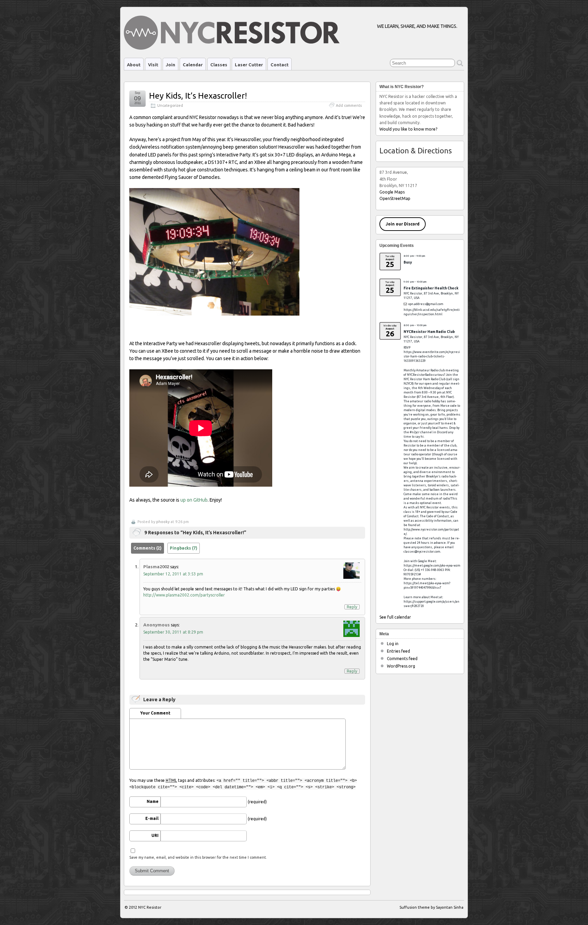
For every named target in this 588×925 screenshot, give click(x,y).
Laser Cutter (249, 64)
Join (170, 64)
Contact (280, 64)
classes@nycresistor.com (422, 551)
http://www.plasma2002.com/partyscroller (184, 595)
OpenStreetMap (394, 198)
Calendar (193, 64)
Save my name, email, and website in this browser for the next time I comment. (198, 857)
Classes (218, 64)
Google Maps (392, 192)
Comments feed (402, 658)
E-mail (152, 818)
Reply (352, 607)
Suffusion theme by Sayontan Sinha (431, 907)
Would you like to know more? (408, 129)
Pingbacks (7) (183, 548)
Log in (392, 643)
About (134, 64)
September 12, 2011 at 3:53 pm (173, 574)
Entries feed (398, 651)
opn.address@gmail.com (425, 304)
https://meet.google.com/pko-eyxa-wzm (432, 565)
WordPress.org (401, 666)
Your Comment (155, 713)
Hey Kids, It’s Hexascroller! (198, 95)
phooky (162, 522)
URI (155, 835)
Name (153, 801)
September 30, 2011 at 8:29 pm (173, 632)
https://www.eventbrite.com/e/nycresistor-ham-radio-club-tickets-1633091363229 (432, 356)
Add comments (349, 105)
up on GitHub (194, 500)
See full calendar (395, 617)
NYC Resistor (149, 907)
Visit (153, 64)
